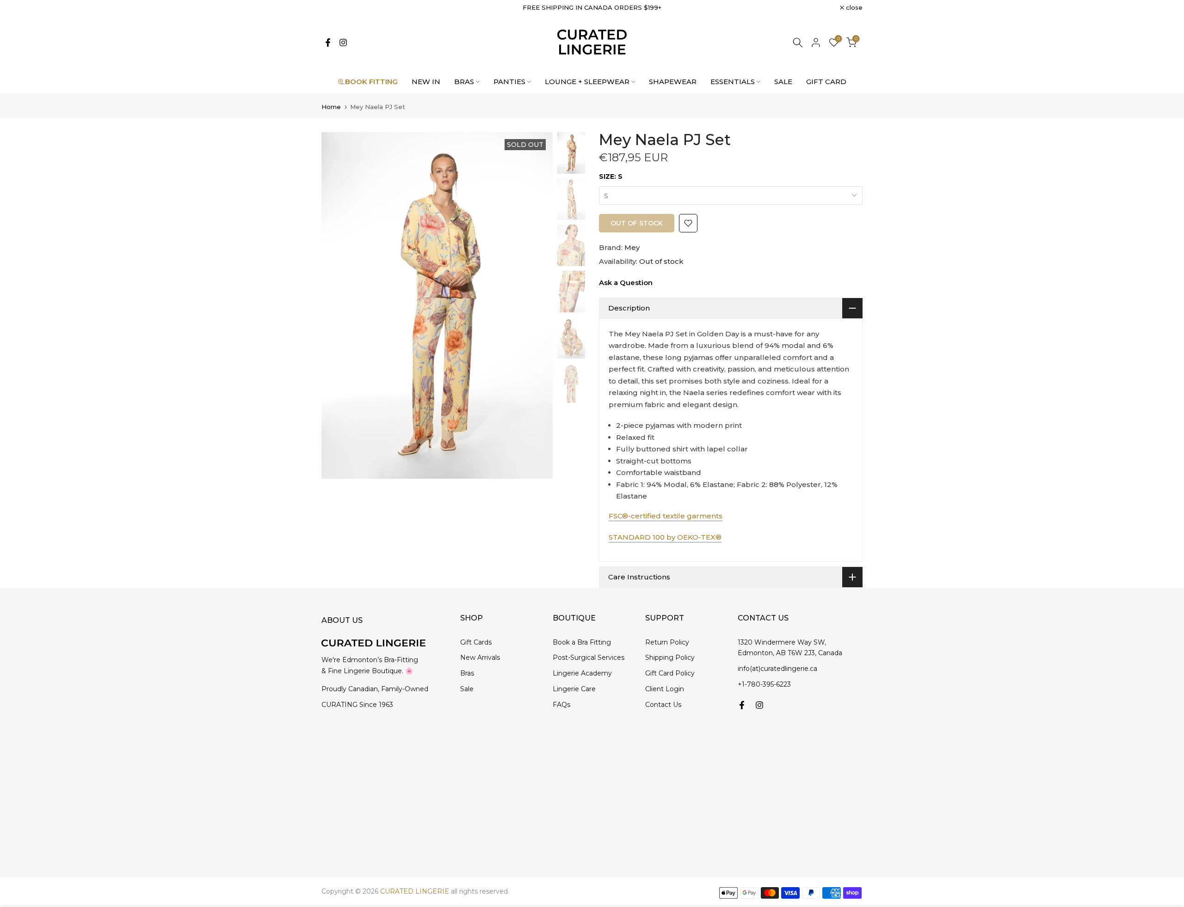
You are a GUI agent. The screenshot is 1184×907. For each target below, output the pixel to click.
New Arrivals (480, 657)
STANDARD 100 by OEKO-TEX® (665, 537)
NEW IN (426, 81)
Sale (467, 689)
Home (331, 107)
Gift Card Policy (670, 673)
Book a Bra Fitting (582, 642)
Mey (632, 247)
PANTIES (509, 81)
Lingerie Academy (582, 673)
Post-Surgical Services (588, 657)
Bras (467, 673)
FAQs (561, 704)
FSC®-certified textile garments (665, 515)
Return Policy (667, 642)
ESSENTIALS (732, 81)
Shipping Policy (670, 657)
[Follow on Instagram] (343, 42)
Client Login (664, 689)
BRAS (464, 81)
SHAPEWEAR (673, 81)
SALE (783, 81)
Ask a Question (626, 282)
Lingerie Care (574, 689)
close (335, 8)
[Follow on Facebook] (328, 42)
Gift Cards (476, 642)
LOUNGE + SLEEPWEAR (587, 81)
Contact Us (663, 704)
